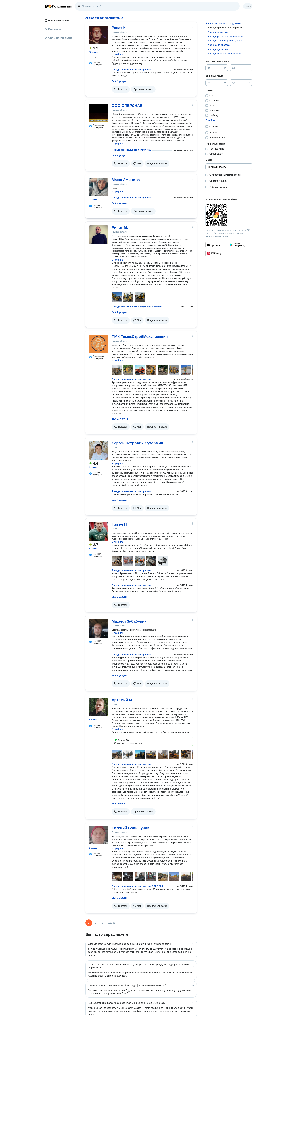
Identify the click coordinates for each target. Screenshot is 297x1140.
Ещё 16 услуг (119, 803)
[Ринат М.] (98, 234)
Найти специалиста (59, 20)
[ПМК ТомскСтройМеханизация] (98, 344)
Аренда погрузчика (218, 32)
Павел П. (120, 524)
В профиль (117, 54)
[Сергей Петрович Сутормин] (98, 450)
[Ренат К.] (98, 35)
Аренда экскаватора (219, 45)
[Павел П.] (98, 531)
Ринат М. (120, 227)
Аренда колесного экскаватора (224, 53)
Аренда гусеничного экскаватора (225, 36)
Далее (111, 922)
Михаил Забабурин (129, 621)
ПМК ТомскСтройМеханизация (140, 337)
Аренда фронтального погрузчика (131, 69)
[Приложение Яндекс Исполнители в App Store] (214, 245)
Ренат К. (119, 28)
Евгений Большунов (131, 828)
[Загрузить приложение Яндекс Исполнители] (228, 215)
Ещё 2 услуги (119, 312)
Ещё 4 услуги (119, 203)
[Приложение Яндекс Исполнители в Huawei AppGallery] (214, 253)
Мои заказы (55, 29)
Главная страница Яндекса (46, 6)
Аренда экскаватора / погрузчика (223, 23)
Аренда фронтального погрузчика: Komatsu (137, 306)
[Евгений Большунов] (98, 835)
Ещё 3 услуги (119, 596)
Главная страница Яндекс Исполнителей (58, 6)
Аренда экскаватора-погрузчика (225, 40)
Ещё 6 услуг (118, 155)
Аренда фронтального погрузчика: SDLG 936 (137, 886)
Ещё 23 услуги (120, 418)
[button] (121, 89)
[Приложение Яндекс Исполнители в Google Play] (237, 245)
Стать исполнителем (60, 37)
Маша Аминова (126, 180)
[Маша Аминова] (98, 187)
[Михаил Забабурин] (98, 628)
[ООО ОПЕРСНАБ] (98, 113)
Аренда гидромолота (219, 49)
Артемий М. (122, 700)
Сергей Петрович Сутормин (137, 443)
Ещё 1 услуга (119, 81)
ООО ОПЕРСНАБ (127, 106)
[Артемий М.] (98, 707)
